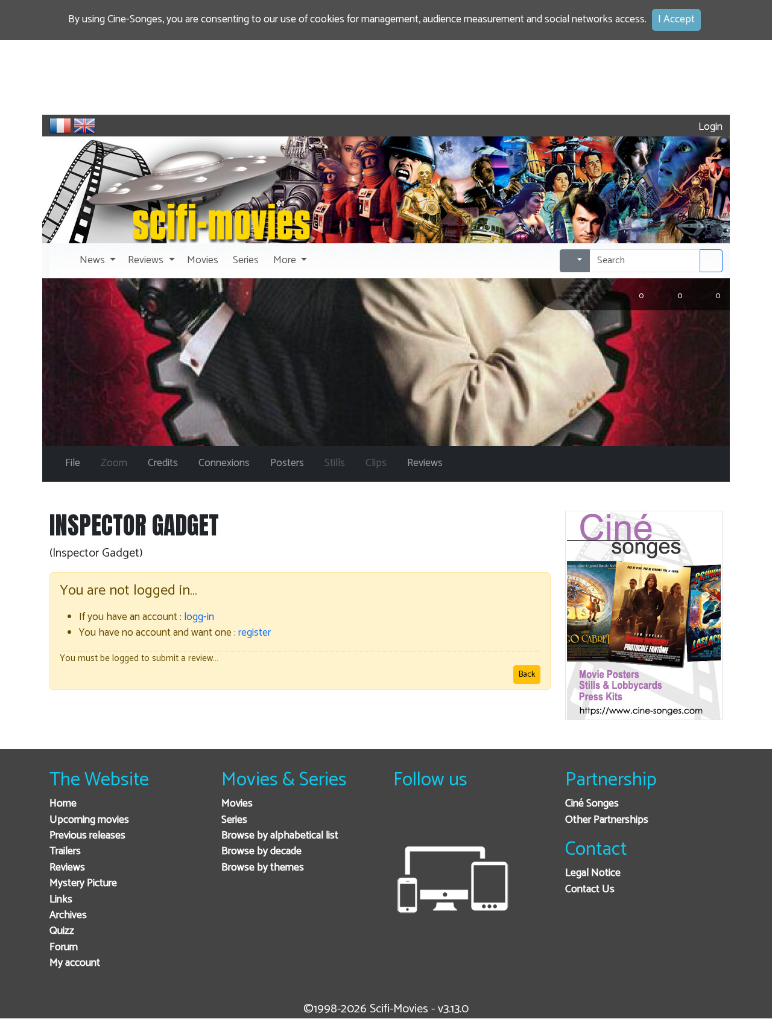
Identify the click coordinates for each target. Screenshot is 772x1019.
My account (74, 963)
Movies (237, 804)
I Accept (676, 19)
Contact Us (590, 889)
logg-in (199, 617)
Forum (63, 947)
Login (709, 127)
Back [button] (527, 675)
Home (63, 804)
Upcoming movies (89, 820)
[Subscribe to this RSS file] (494, 820)
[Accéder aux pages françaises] (60, 125)
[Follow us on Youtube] (464, 820)
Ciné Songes (592, 804)
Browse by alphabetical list (279, 836)
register (254, 633)
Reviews (67, 868)
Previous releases (87, 836)
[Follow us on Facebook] (405, 820)
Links (60, 900)
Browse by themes (262, 868)
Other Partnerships (606, 820)
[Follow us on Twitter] (435, 820)
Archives (68, 915)
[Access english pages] (84, 125)
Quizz (61, 931)
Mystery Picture (83, 883)
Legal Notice (593, 873)
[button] (96, 260)
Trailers (65, 851)
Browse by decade (261, 851)
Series (234, 820)
